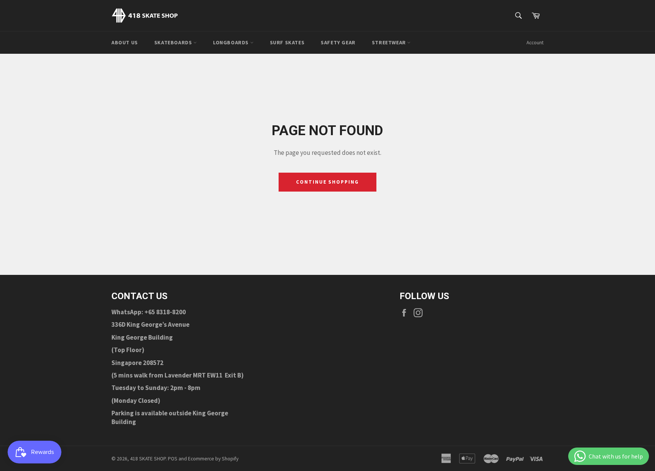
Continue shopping (327, 182)
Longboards (231, 42)
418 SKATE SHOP (148, 458)
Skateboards (173, 42)
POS (172, 458)
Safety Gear (338, 42)
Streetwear (389, 42)
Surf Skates (287, 42)
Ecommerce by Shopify (213, 458)
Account (535, 42)
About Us (124, 42)
